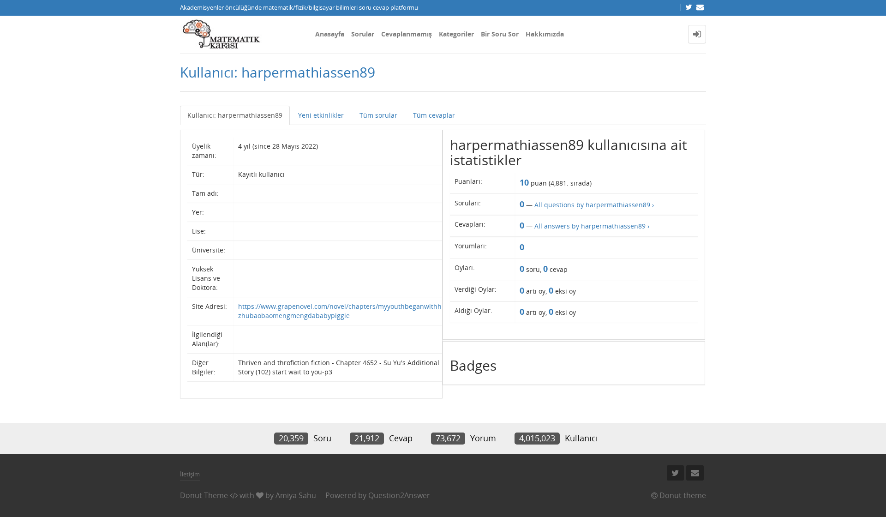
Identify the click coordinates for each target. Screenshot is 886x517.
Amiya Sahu (295, 495)
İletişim (190, 474)
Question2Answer (399, 495)
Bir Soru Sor (500, 34)
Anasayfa (329, 34)
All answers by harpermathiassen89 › (591, 226)
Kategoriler (456, 34)
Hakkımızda (545, 34)
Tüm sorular (378, 115)
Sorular (362, 34)
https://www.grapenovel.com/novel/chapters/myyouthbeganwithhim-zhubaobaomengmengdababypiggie (345, 311)
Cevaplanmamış (406, 34)
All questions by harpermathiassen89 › (594, 204)
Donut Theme (204, 495)
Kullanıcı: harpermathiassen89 (234, 115)
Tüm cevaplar (434, 115)
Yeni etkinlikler (321, 115)
